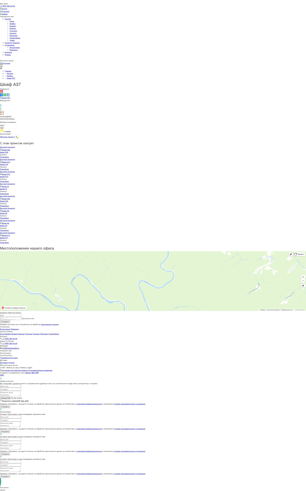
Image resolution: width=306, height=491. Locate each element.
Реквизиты (15, 329)
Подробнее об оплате (9, 358)
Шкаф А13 (4, 176)
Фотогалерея (5, 329)
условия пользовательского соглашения (129, 404)
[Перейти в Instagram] (5, 63)
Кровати (14, 334)
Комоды (21, 334)
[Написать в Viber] (4, 14)
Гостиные (28, 334)
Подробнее (4, 157)
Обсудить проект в (7, 137)
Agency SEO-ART (32, 372)
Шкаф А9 (3, 213)
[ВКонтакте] (1, 94)
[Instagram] (1, 92)
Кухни (2, 334)
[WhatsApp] (4, 94)
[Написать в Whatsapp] (3, 8)
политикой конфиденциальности (89, 404)
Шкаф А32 (4, 152)
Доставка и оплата (7, 362)
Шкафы (8, 334)
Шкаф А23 (4, 201)
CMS (2, 375)
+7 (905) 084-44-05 (7, 6)
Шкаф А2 (3, 225)
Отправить (5, 321)
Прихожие (44, 334)
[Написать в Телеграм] (4, 11)
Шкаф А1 (3, 189)
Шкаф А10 (4, 164)
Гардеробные (53, 334)
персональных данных (50, 324)
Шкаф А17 (4, 237)
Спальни (36, 334)
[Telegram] (8, 94)
